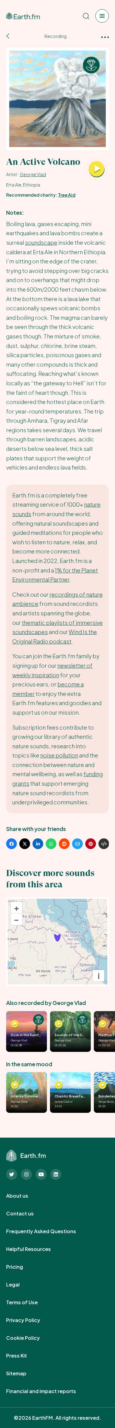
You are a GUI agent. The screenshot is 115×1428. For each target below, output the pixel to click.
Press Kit (23, 1355)
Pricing (21, 1267)
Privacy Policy (30, 1320)
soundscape (41, 242)
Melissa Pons (19, 1101)
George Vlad (33, 174)
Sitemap (23, 1373)
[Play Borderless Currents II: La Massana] (102, 1085)
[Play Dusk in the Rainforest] (15, 1024)
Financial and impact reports (48, 1391)
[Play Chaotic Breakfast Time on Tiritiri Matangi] (59, 1085)
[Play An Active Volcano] (96, 169)
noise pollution (59, 755)
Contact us (26, 1213)
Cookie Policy (29, 1338)
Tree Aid (66, 195)
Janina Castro (63, 1101)
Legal (19, 1284)
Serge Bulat (106, 1101)
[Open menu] (102, 16)
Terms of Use (28, 1302)
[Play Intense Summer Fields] (15, 1085)
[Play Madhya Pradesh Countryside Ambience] (102, 1024)
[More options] (105, 36)
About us (24, 1195)
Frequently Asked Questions (48, 1231)
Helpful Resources (35, 1249)
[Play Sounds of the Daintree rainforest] (59, 1024)
